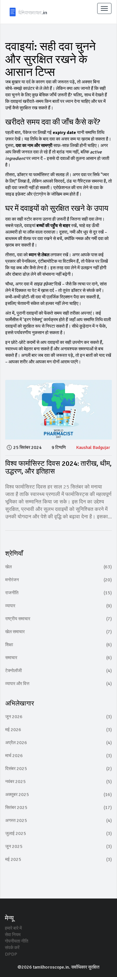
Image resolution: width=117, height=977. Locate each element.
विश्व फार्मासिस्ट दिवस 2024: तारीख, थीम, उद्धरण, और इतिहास (58, 467)
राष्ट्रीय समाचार (58, 618)
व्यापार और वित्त (58, 683)
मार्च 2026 (58, 755)
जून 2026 (58, 716)
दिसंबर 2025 (58, 768)
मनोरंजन (58, 580)
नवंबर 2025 (58, 781)
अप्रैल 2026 (58, 742)
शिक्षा (58, 644)
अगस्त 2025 (58, 820)
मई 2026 (58, 729)
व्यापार (58, 606)
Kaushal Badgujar (93, 447)
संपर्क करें (12, 947)
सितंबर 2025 (58, 807)
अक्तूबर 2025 (58, 794)
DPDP (11, 954)
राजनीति (58, 593)
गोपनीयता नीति (16, 941)
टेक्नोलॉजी (58, 670)
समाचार (58, 657)
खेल (58, 567)
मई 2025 (58, 859)
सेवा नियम (12, 934)
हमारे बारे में (13, 928)
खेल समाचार (58, 631)
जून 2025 (58, 846)
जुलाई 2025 (58, 833)
